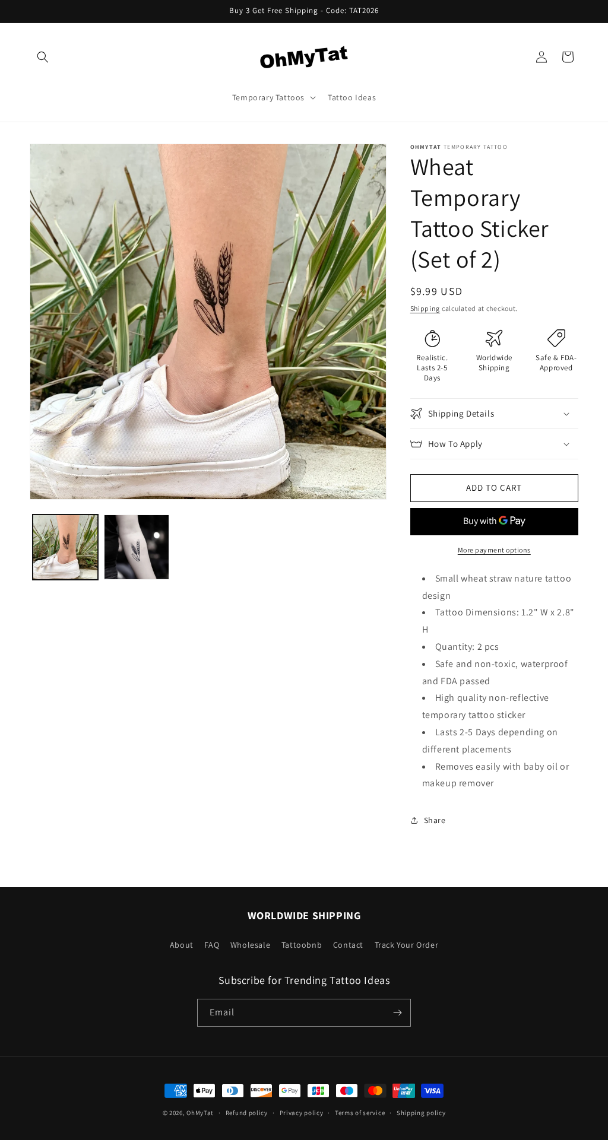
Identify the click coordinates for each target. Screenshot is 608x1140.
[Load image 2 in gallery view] (136, 547)
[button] (43, 57)
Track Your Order (407, 944)
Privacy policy (302, 1113)
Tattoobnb (301, 944)
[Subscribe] (397, 1013)
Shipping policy (421, 1113)
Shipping (425, 308)
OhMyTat (200, 1113)
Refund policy (247, 1113)
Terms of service (360, 1113)
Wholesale (250, 944)
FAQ (211, 944)
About (182, 944)
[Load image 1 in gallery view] (65, 547)
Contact (348, 944)
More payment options (494, 549)
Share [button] (435, 820)
